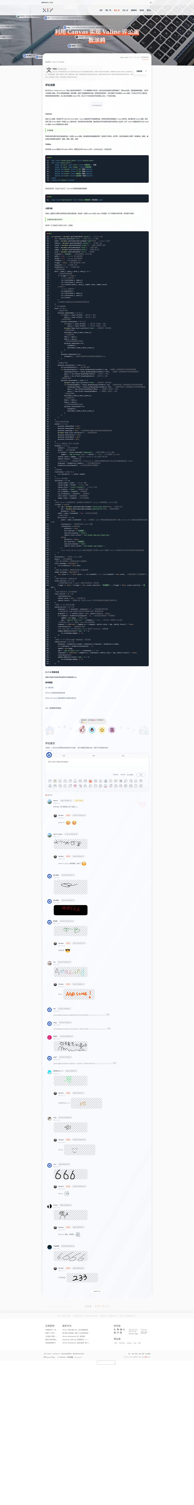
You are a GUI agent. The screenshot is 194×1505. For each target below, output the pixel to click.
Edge (136, 1334)
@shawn (61, 1234)
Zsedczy (129, 1343)
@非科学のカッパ (64, 1103)
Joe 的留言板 (49, 688)
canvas (122, 57)
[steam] (121, 1333)
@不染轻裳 (61, 1277)
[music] (115, 1333)
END (115, 1343)
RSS (129, 1354)
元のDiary (122, 1343)
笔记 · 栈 (116, 10)
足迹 (140, 1354)
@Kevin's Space (63, 863)
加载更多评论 (97, 1291)
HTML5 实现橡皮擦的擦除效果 (55, 693)
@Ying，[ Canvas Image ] (163, 16)
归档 (133, 1354)
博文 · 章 (108, 10)
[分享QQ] (92, 730)
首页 (101, 10)
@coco (60, 1193)
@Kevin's (61, 822)
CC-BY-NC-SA (56, 1354)
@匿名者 (61, 950)
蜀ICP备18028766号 (78, 1354)
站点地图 (147, 1354)
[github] (118, 1333)
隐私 (136, 1354)
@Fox (60, 994)
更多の (149, 10)
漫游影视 (134, 10)
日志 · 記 (125, 10)
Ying (135, 1343)
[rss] (115, 1329)
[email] (121, 1329)
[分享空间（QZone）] (102, 730)
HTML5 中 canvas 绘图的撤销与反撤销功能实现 (60, 698)
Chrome (131, 1334)
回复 (141, 775)
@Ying (60, 1150)
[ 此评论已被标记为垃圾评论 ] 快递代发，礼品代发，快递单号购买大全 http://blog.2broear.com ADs (163, 46)
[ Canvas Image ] (161, 37)
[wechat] (118, 1329)
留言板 (142, 10)
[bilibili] (124, 1329)
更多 (139, 1343)
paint (126, 57)
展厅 (143, 1354)
